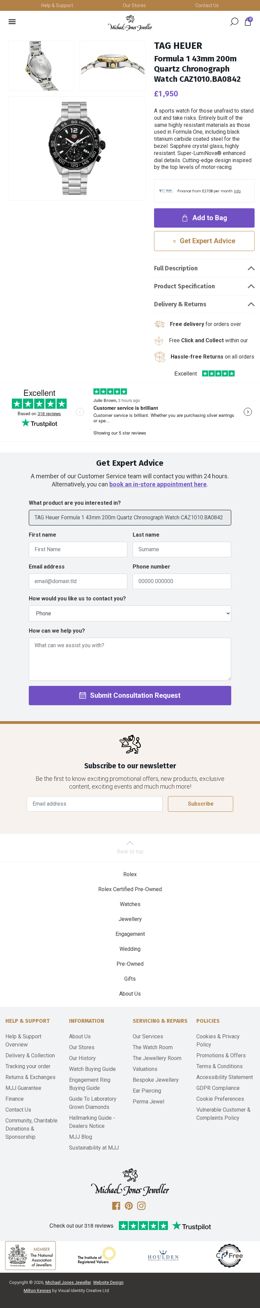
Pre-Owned (130, 964)
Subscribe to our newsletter (130, 766)
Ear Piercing (147, 1091)
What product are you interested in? (75, 503)
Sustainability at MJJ (94, 1147)
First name (42, 535)
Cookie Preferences (220, 1099)
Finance (14, 1099)
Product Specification (184, 286)
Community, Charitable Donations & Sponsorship (31, 1128)
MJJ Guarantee (23, 1088)
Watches (130, 904)
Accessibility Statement (224, 1077)
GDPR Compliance (218, 1088)
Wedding (130, 949)
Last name (146, 535)
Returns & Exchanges (30, 1077)
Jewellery (130, 919)
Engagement (130, 934)
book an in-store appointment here (158, 484)
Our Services (148, 1036)
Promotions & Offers (221, 1055)
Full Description (176, 268)
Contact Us (207, 5)
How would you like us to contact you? (77, 598)
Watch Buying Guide (92, 1069)
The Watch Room (153, 1047)
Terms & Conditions (219, 1066)
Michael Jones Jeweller (68, 1282)
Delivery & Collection (30, 1055)
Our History (82, 1058)
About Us (130, 993)
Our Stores (134, 5)
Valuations (145, 1069)
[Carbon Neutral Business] (229, 1255)
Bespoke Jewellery (156, 1080)
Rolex (130, 874)
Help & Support (57, 5)
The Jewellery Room (157, 1058)
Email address (47, 566)
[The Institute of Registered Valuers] (96, 1255)
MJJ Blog (80, 1137)
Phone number (151, 566)
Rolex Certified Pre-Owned (130, 889)
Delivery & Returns (180, 304)
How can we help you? (57, 631)
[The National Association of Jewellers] (30, 1255)
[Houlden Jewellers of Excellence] (163, 1255)
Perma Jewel (148, 1101)
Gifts (130, 979)
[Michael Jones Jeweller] (130, 23)
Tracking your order (27, 1066)
